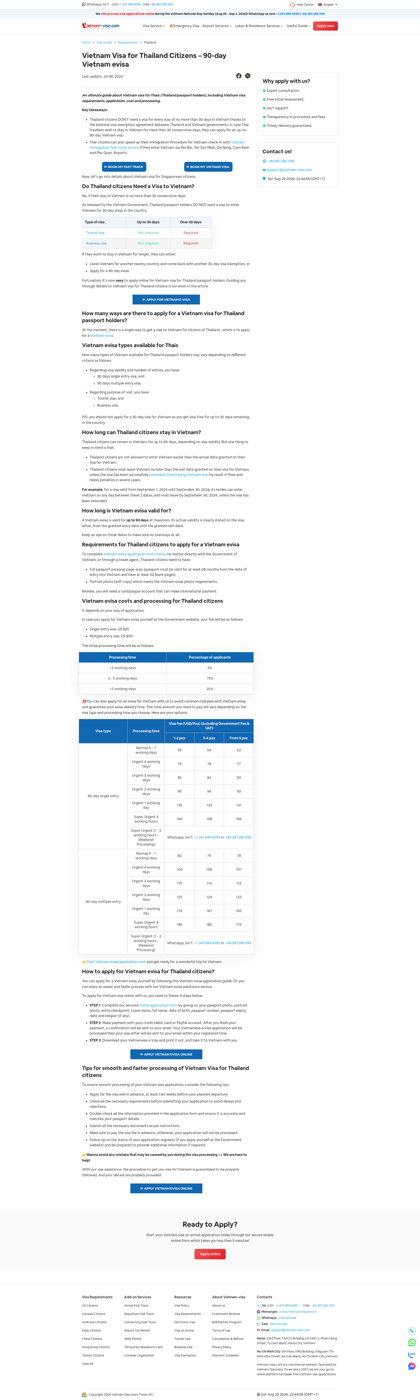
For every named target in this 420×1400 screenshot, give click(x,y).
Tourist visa (95, 233)
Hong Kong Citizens (96, 1347)
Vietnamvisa (287, 1318)
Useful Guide (297, 26)
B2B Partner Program (227, 1322)
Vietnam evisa (102, 335)
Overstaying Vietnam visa (187, 474)
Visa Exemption (185, 1355)
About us (218, 1305)
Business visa (96, 243)
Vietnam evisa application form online (134, 554)
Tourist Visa (182, 1339)
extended (157, 474)
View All (87, 1364)
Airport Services (215, 26)
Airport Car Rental (137, 1330)
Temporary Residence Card (143, 1347)
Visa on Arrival (184, 1330)
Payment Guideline (225, 1355)
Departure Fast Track (139, 1314)
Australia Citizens (94, 1322)
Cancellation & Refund (227, 1339)
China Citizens (92, 1339)
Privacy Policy (221, 1347)
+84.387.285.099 (161, 4)
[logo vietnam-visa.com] (100, 25)
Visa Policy (181, 1305)
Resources (182, 1297)
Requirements (128, 42)
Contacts (264, 1297)
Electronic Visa (184, 1322)
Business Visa (183, 1347)
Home (86, 42)
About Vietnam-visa (228, 1297)
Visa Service (152, 26)
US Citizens (90, 1305)
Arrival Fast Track (136, 1305)
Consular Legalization (139, 1355)
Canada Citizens (93, 1314)
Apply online (210, 1254)
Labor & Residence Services (257, 26)
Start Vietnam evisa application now (116, 962)
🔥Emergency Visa (184, 26)
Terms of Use (221, 1330)
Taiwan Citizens (93, 1355)
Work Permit (133, 1339)
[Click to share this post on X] (247, 77)
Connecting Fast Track (140, 1322)
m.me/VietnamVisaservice (298, 1312)
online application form (158, 1005)
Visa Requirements (97, 1297)
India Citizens (91, 1330)
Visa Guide (104, 42)
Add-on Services (137, 1297)
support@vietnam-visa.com (289, 170)
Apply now (325, 26)
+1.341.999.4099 (130, 4)
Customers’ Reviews (226, 1314)
